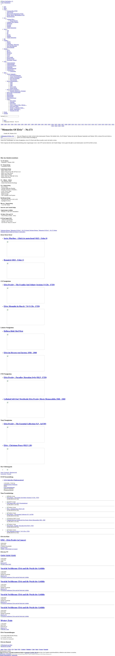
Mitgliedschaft (13, 472)
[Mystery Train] (5, 629)
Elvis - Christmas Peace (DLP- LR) (18, 445)
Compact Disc (10, 19)
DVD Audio (10, 57)
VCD (8, 56)
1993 (15, 124)
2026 (63, 126)
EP (7, 33)
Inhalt (2, 472)
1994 (19, 124)
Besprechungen (11, 16)
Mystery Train (6, 620)
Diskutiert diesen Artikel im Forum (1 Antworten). (13, 231)
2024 (56, 126)
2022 (113, 124)
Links (8, 99)
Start (5, 6)
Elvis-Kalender (10, 47)
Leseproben (13, 71)
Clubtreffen (10, 67)
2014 (86, 124)
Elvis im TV (4, 563)
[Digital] (7, 49)
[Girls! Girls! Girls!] (6, 564)
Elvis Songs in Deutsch (12, 89)
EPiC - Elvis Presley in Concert (13, 540)
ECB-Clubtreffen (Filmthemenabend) (14, 480)
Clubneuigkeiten (11, 63)
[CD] (6, 18)
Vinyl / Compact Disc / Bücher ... (18, 105)
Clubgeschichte (10, 64)
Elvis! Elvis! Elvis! (11, 98)
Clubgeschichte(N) (11, 65)
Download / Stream (12, 60)
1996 (25, 124)
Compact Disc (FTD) (12, 11)
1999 (35, 124)
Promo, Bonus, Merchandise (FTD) (15, 15)
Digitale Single (10, 58)
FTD (5, 9)
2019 (103, 124)
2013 (82, 124)
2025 (59, 126)
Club (5, 61)
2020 (106, 124)
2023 (52, 126)
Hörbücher (9, 23)
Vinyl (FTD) (10, 12)
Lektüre (6, 40)
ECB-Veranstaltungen (9, 487)
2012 (79, 124)
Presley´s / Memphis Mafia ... (17, 107)
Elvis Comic (13, 86)
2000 (39, 124)
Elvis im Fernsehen (14, 78)
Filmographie (10, 96)
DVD (8, 50)
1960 (11, 85)
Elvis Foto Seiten (14, 106)
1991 (9, 124)
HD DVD (9, 53)
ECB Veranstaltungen (15, 75)
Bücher (8, 42)
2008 (66, 124)
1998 (32, 124)
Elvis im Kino (13, 79)
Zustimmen (3, 654)
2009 (69, 124)
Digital (5, 49)
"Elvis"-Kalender (11, 74)
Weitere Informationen (5, 655)
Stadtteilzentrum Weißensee (10, 484)
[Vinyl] (7, 29)
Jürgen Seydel (13, 88)
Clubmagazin (10, 70)
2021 (109, 124)
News (5, 8)
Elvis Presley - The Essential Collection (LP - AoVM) (25, 424)
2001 (42, 124)
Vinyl (5, 29)
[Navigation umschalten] (1, 4)
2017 (96, 124)
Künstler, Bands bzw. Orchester (18, 91)
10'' (8, 32)
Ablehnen (8, 654)
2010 (72, 124)
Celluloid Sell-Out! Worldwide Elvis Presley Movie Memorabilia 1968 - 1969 (34, 399)
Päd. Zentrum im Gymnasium (7, 639)
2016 (93, 124)
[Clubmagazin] (14, 70)
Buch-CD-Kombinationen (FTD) (15, 13)
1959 (11, 84)
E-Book (9, 43)
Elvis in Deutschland (12, 81)
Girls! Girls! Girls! (8, 555)
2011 (76, 124)
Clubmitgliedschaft (11, 68)
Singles (8, 34)
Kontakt (6, 113)
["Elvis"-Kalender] (16, 74)
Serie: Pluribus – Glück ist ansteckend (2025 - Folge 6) (25, 238)
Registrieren (7, 2)
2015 (89, 124)
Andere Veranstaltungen (16, 77)
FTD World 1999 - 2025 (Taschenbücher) (17, 503)
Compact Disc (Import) (12, 22)
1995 (22, 124)
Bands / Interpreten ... (15, 109)
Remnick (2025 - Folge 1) (14, 260)
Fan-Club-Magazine (12, 46)
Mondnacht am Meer (6, 646)
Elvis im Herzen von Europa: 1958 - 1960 (20, 353)
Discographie (10, 95)
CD (5, 18)
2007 (62, 124)
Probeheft (6, 472)
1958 (11, 82)
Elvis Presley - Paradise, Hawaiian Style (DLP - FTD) (25, 377)
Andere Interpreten (11, 27)
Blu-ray (9, 51)
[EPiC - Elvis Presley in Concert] (9, 549)
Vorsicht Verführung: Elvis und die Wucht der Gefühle (23, 568)
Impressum (14, 655)
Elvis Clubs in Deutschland (13, 92)
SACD (8, 54)
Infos (5, 72)
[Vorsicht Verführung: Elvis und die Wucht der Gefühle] (15, 577)
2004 (52, 124)
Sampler (9, 26)
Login (2, 2)
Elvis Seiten (13, 100)
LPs (8, 30)
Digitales (28, 649)
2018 (99, 124)
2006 (59, 124)
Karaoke (9, 25)
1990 (5, 124)
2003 (49, 124)
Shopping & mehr (14, 110)
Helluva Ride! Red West (13, 331)
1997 (29, 124)
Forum (5, 112)
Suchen (2, 116)
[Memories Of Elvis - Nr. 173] (8, 136)
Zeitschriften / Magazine (13, 44)
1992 (12, 124)
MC (5, 39)
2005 (56, 124)
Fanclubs (12, 102)
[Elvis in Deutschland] (17, 81)
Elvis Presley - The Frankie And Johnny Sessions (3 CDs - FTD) (29, 285)
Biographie (9, 93)
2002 (46, 124)
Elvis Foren (13, 103)
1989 (2, 124)
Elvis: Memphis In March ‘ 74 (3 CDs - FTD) (22, 306)
